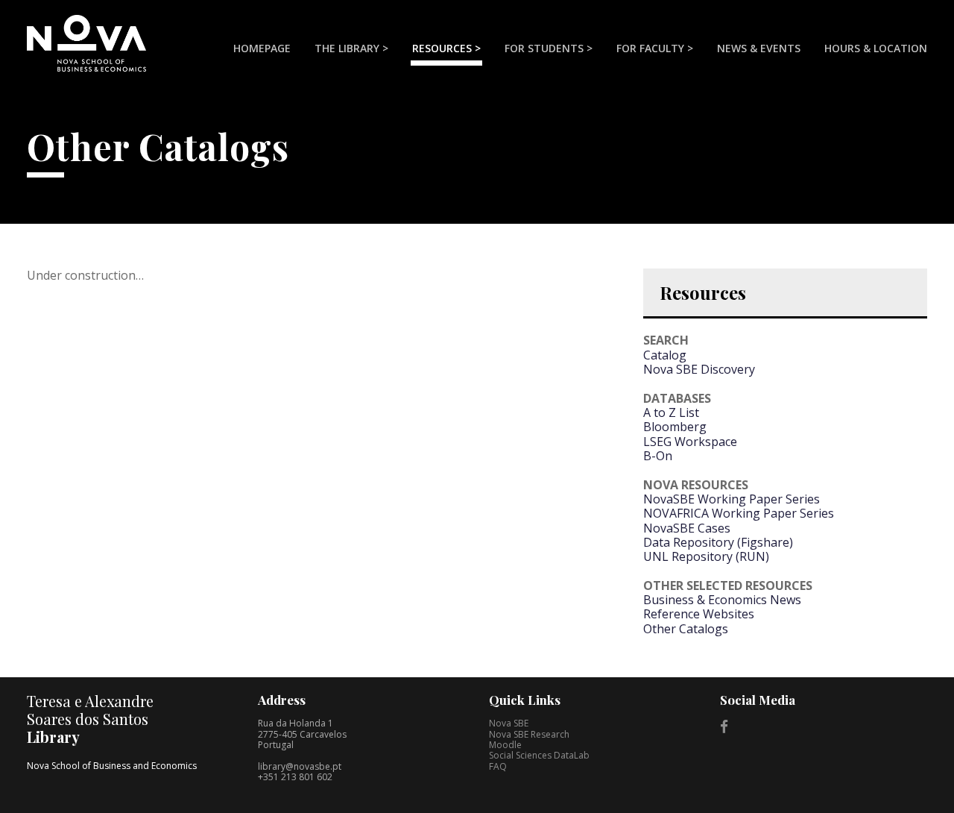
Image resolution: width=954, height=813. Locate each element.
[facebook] (724, 726)
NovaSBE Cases (686, 528)
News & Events (758, 48)
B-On (657, 456)
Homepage (262, 48)
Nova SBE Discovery (699, 369)
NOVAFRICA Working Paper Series (738, 513)
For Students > (549, 48)
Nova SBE (508, 723)
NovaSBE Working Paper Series (731, 499)
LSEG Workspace (690, 441)
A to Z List (671, 412)
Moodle (505, 744)
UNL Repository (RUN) (706, 556)
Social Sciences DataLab (539, 755)
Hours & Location (875, 48)
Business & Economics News (722, 599)
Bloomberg (675, 426)
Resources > (446, 48)
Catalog (664, 355)
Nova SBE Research (529, 734)
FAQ (498, 766)
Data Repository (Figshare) (718, 542)
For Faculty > (654, 48)
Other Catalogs (685, 629)
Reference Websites (698, 614)
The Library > (351, 48)
